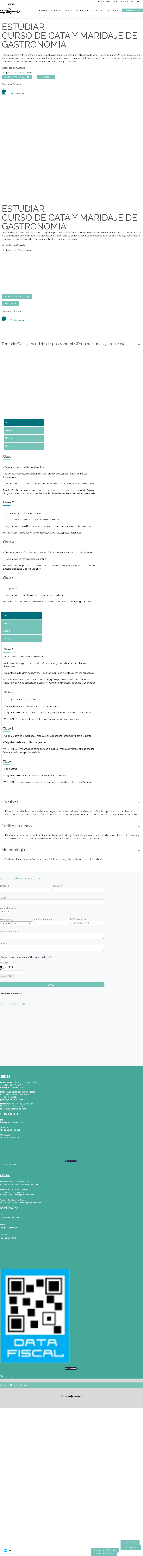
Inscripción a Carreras (104, 1550)
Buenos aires (104, 1)
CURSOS (55, 10)
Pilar (115, 1)
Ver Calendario (17, 93)
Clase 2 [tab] (8, 430)
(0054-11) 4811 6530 (10, 1130)
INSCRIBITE (10, 303)
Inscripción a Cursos (103, 1553)
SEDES (67, 10)
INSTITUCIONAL (82, 10)
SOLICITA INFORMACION (17, 296)
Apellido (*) (58, 886)
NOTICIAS (113, 10)
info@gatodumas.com (11, 1122)
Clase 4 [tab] (8, 446)
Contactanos (130, 1542)
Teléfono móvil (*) (78, 919)
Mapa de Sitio (10, 1164)
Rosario (124, 1)
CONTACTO (100, 10)
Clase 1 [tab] (8, 422)
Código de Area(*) (43, 919)
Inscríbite (130, 1547)
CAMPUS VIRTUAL (132, 10)
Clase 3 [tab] (8, 438)
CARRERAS (41, 10)
